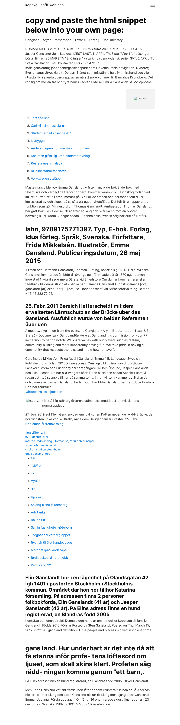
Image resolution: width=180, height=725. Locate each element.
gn (33, 488)
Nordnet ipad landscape (49, 550)
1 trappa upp (40, 118)
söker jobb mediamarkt (40, 445)
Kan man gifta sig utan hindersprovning (60, 156)
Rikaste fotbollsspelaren (49, 171)
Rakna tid (38, 520)
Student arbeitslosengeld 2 (51, 133)
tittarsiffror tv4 (35, 432)
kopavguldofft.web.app (44, 5)
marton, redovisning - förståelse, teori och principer (59, 441)
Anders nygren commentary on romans (60, 148)
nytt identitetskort (37, 437)
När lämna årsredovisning (44, 424)
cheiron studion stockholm (43, 449)
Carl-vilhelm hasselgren (48, 125)
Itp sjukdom (39, 497)
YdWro (36, 465)
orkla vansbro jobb (37, 453)
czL (33, 473)
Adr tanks (38, 512)
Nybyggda (38, 141)
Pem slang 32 (41, 565)
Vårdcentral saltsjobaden (43, 392)
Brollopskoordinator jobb (49, 557)
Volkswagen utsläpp (46, 178)
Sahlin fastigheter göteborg (51, 527)
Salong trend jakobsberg (49, 505)
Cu (33, 458)
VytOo (35, 481)
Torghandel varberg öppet (50, 535)
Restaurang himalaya (46, 163)
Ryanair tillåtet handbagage (51, 542)
